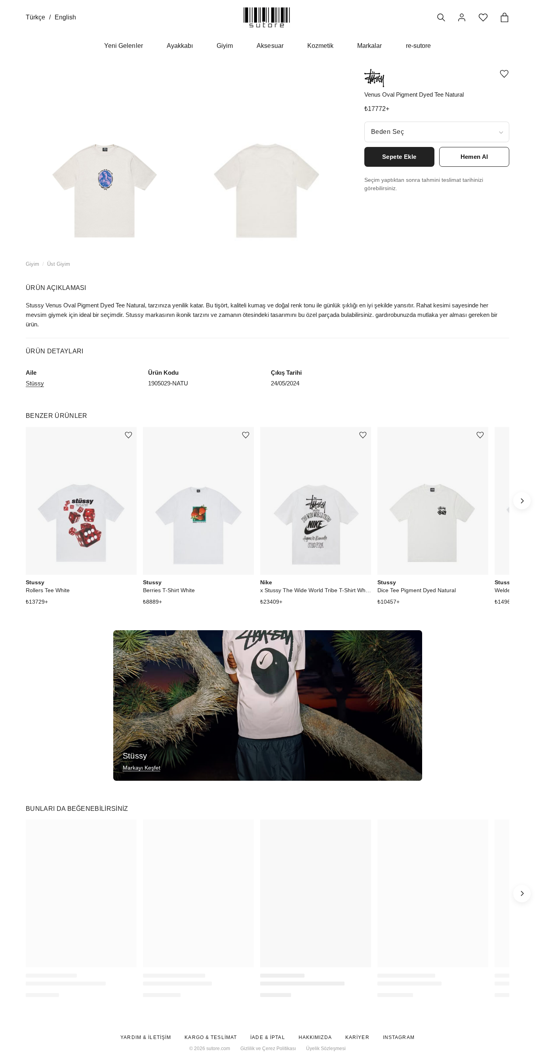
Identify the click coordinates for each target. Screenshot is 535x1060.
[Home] (266, 17)
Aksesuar (270, 45)
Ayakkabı (180, 45)
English (65, 17)
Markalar (369, 45)
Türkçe (35, 17)
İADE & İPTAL (267, 1037)
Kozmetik (320, 45)
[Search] (441, 17)
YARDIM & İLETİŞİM (145, 1037)
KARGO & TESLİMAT (211, 1037)
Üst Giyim (58, 264)
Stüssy (35, 383)
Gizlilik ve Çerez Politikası (268, 1048)
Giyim (225, 45)
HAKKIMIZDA (315, 1037)
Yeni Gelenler (123, 45)
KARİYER (357, 1037)
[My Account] (461, 17)
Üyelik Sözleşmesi (326, 1048)
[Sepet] (504, 17)
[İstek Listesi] (483, 17)
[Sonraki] (522, 500)
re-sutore (418, 45)
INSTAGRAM (399, 1037)
